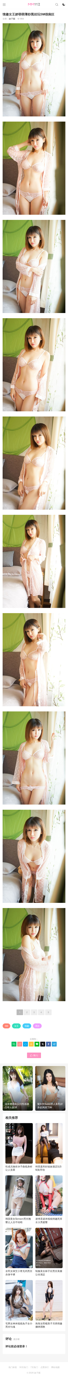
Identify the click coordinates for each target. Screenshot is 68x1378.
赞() (34, 1055)
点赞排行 (44, 1367)
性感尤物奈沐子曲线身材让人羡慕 (18, 1168)
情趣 (27, 1025)
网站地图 (55, 1367)
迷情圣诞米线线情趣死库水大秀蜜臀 (48, 1220)
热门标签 (13, 1367)
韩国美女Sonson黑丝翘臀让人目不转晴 (18, 1220)
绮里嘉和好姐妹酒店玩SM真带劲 (48, 1168)
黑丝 (37, 1025)
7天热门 (34, 1367)
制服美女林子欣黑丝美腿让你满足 (48, 1272)
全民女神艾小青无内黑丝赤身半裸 (18, 1272)
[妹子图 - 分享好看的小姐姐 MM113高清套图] (34, 4)
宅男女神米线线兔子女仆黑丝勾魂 (18, 1325)
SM (6, 1025)
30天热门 (23, 1367)
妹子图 (12, 18)
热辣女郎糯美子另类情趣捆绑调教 (48, 1325)
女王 (16, 1025)
